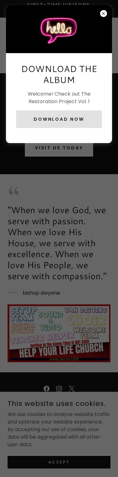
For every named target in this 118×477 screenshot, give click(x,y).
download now (59, 119)
